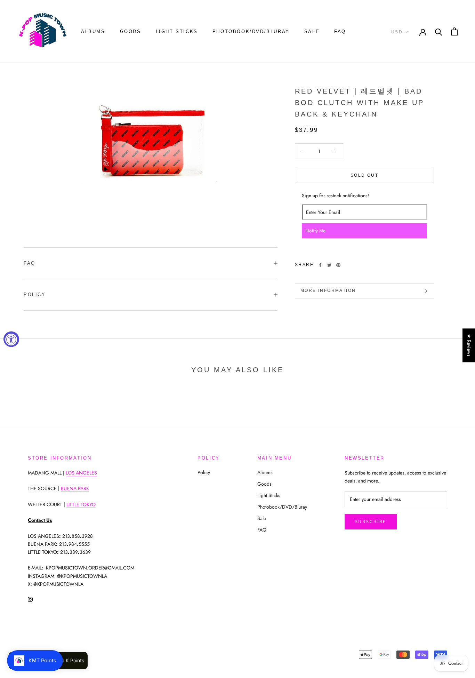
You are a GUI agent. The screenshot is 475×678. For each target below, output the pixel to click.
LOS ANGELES (81, 472)
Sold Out (364, 175)
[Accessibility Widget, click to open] (11, 339)
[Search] (438, 31)
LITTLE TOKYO (81, 504)
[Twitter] (329, 265)
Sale (312, 31)
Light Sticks (177, 31)
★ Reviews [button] (469, 345)
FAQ (340, 31)
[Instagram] (30, 599)
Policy (35, 294)
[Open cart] (454, 31)
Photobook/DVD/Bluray (251, 31)
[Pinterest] (338, 265)
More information (328, 290)
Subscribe (371, 521)
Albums (93, 31)
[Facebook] (320, 265)
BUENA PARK (75, 488)
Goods (130, 31)
